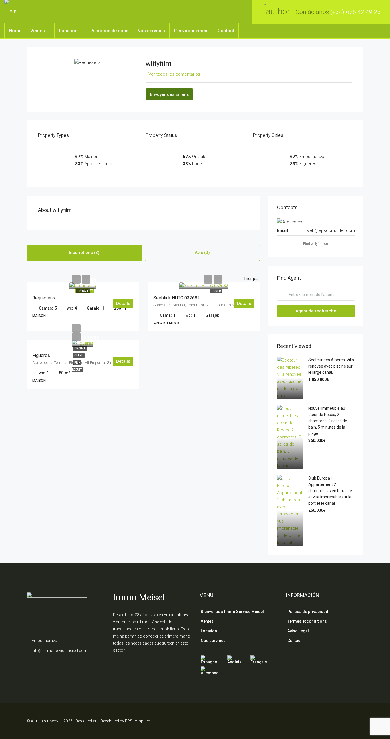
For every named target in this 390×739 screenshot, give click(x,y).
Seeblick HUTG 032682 (176, 298)
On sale (83, 291)
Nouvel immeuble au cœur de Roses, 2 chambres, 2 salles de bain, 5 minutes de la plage (327, 421)
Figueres (41, 355)
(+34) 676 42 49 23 (355, 12)
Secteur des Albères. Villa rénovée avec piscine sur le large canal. (331, 366)
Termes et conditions (307, 621)
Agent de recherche (315, 311)
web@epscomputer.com (330, 230)
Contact (226, 30)
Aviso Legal (298, 631)
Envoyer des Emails (169, 94)
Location (68, 30)
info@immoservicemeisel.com (59, 650)
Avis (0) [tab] (202, 252)
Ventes (37, 30)
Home (15, 30)
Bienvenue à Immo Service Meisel (232, 611)
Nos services (151, 30)
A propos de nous (109, 30)
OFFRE (78, 355)
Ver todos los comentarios (174, 74)
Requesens (43, 298)
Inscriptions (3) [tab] (84, 252)
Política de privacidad (307, 611)
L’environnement (191, 30)
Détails (123, 303)
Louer (216, 291)
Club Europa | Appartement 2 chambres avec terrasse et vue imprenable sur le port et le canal (330, 490)
